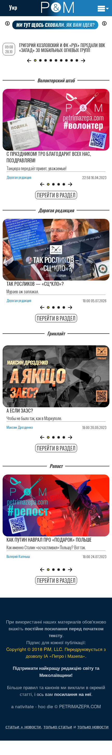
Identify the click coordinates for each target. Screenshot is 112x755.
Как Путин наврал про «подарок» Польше (49, 539)
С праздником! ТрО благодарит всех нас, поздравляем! (49, 157)
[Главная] (57, 7)
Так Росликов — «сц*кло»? (35, 283)
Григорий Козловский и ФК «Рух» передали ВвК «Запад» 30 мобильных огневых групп (62, 47)
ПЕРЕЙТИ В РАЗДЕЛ (56, 195)
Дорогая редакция (19, 177)
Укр (13, 7)
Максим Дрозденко (20, 427)
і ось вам (62, 694)
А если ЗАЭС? (20, 410)
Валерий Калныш (18, 556)
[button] (42, 184)
